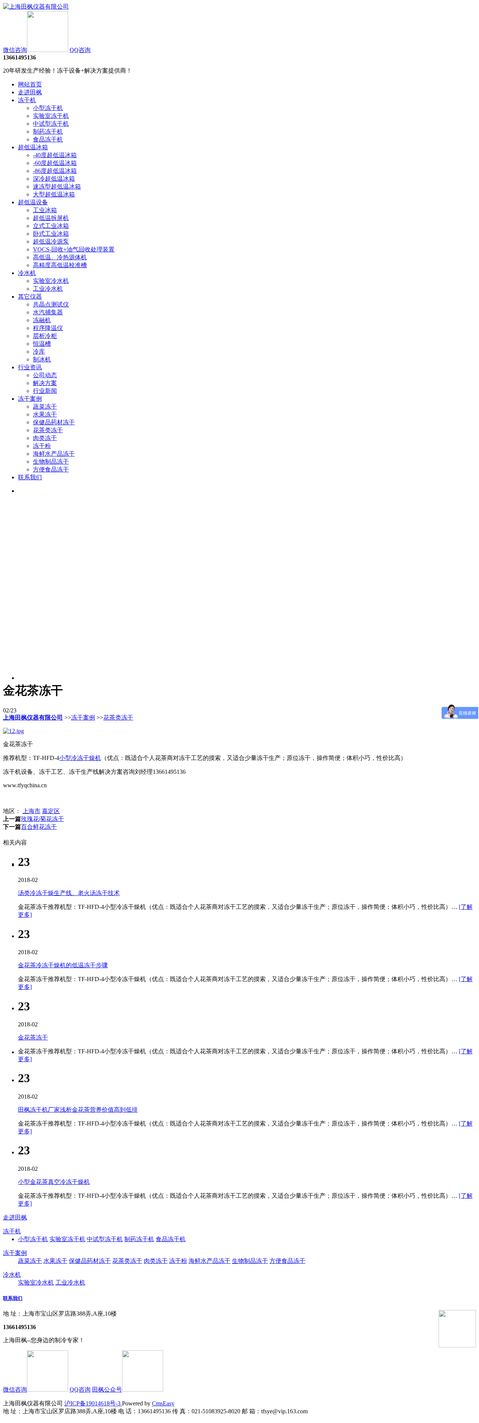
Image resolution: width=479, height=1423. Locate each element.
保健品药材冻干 (54, 422)
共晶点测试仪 (51, 304)
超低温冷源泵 (51, 241)
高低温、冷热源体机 (60, 257)
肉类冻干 (45, 438)
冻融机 (42, 320)
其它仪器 (30, 296)
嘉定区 (51, 811)
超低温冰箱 (33, 147)
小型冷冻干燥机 (80, 758)
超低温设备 (33, 202)
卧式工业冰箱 (51, 233)
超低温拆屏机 (51, 218)
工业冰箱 (45, 210)
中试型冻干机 (51, 123)
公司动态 (45, 375)
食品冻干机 (48, 139)
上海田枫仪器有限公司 (33, 717)
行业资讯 (30, 367)
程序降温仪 (48, 328)
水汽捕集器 (48, 312)
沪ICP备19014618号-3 (93, 1403)
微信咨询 (15, 50)
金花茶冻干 (33, 1037)
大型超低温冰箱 (54, 194)
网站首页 (30, 84)
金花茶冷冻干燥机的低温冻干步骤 (63, 965)
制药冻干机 (48, 131)
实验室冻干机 (51, 116)
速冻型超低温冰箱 (57, 186)
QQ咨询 (80, 50)
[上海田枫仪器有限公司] (36, 6)
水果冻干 (45, 414)
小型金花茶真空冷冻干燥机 (54, 1182)
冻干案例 (30, 399)
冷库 (39, 351)
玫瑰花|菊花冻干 (42, 819)
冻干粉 (42, 446)
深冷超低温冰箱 (54, 178)
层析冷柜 (45, 336)
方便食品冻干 (51, 469)
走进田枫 (30, 92)
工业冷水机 (48, 288)
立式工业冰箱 (51, 226)
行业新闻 (45, 391)
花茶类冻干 (48, 430)
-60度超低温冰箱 (55, 163)
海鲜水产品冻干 (54, 454)
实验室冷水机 (51, 281)
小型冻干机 (48, 108)
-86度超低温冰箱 (55, 171)
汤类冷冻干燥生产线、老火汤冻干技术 (69, 893)
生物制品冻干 (51, 461)
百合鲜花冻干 (39, 827)
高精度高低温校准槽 (60, 265)
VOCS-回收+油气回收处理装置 (74, 249)
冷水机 (27, 273)
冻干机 (27, 100)
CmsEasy (163, 1403)
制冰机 (42, 359)
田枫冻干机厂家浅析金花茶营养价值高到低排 (78, 1109)
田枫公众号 (107, 1389)
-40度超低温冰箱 (55, 155)
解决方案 (45, 383)
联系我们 (30, 477)
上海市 (31, 811)
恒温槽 (42, 344)
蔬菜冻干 (45, 406)
